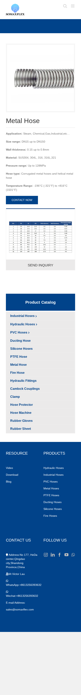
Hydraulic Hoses (53, 467)
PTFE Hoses (51, 495)
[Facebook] (60, 555)
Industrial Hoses (53, 474)
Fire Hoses (50, 515)
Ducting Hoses (52, 502)
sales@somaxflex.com (20, 609)
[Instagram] (46, 555)
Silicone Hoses (53, 508)
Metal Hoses (51, 488)
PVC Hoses (50, 481)
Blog (8, 481)
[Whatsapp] (73, 555)
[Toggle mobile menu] (73, 6)
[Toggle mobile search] (65, 6)
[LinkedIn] (53, 555)
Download (12, 474)
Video (9, 467)
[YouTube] (66, 555)
